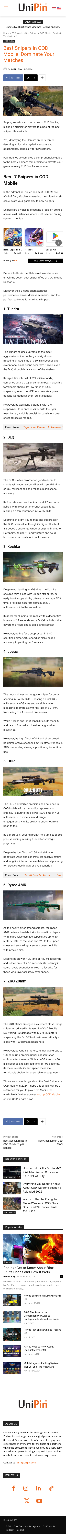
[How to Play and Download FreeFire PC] (12, 1334)
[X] (26, 1501)
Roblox (7, 1262)
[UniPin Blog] (5, 69)
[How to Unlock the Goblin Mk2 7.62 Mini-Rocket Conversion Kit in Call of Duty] (12, 1172)
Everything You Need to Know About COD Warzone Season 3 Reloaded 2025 (42, 1187)
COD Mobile (17, 33)
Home (6, 33)
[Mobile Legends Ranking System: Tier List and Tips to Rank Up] (12, 1368)
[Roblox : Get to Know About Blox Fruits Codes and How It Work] (33, 1249)
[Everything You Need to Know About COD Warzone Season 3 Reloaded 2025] (12, 1188)
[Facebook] (13, 1488)
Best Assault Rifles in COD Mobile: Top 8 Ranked (15, 1144)
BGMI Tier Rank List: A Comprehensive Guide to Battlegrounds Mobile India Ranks (41, 1315)
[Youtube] (39, 1501)
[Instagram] (25, 1488)
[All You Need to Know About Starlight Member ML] (12, 1351)
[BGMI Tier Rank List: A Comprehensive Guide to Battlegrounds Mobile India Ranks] (12, 1317)
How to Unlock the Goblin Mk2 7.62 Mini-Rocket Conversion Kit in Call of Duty (42, 1172)
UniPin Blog (16, 69)
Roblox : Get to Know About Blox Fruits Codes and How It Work (28, 1270)
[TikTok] (51, 1488)
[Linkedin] (38, 1488)
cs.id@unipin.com (26, 1462)
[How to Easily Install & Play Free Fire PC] (12, 1300)
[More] (42, 77)
